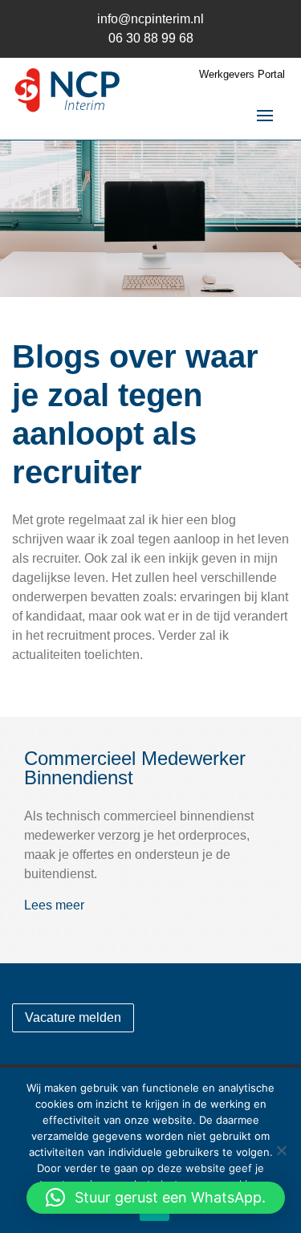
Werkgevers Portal (242, 74)
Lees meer (54, 905)
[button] (155, 1198)
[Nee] (281, 1150)
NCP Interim (68, 92)
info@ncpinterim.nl (150, 19)
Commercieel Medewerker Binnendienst (135, 767)
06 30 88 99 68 (150, 38)
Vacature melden (73, 1017)
